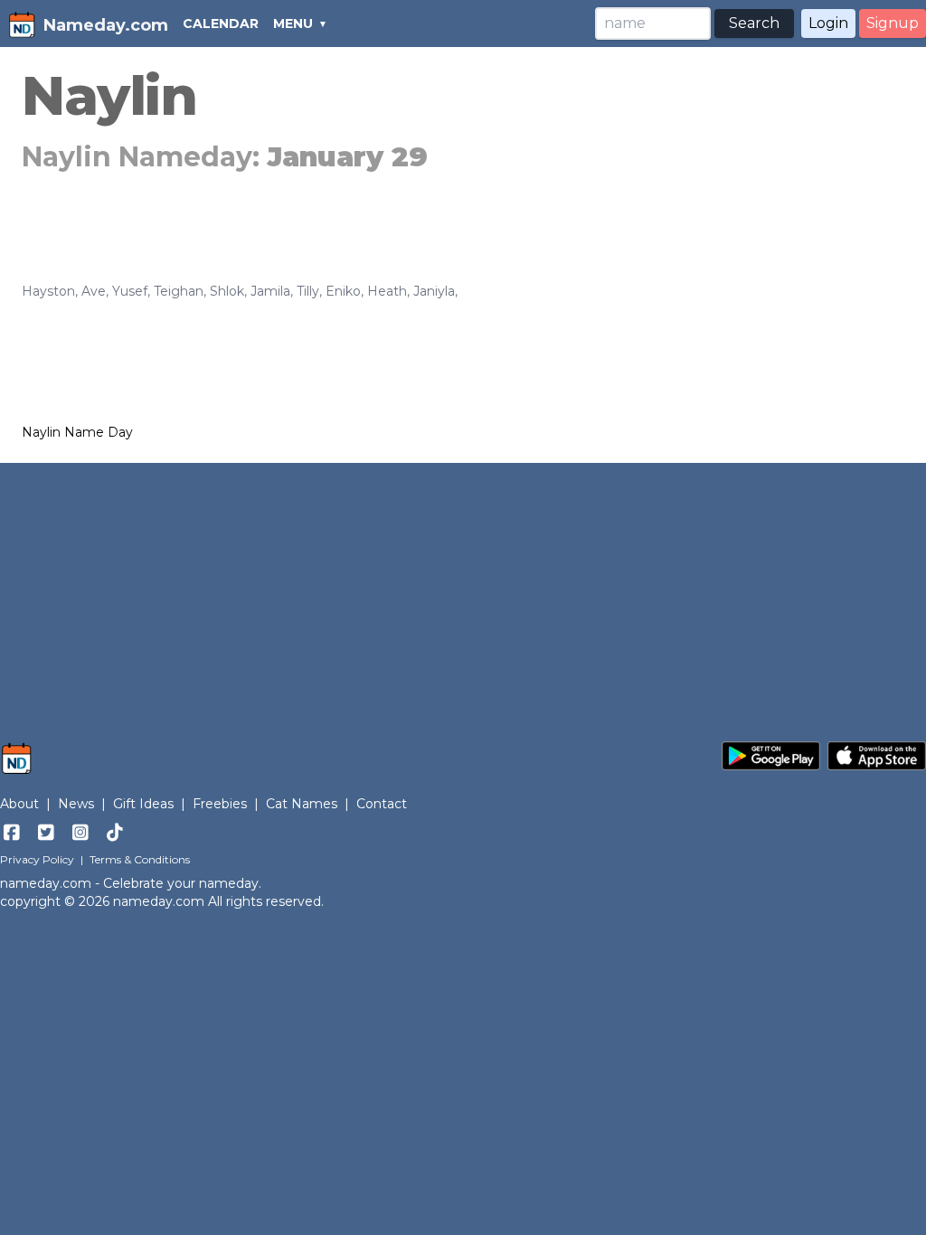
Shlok (227, 291)
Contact (381, 804)
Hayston (48, 291)
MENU (293, 23)
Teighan (178, 291)
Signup (892, 23)
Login (828, 23)
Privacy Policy (37, 859)
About (19, 804)
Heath (387, 291)
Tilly (308, 291)
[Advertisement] (463, 593)
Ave (93, 291)
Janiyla (434, 291)
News (76, 804)
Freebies (220, 804)
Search (754, 23)
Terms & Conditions (140, 859)
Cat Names (301, 804)
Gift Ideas (143, 804)
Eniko (343, 291)
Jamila (270, 291)
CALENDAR (221, 23)
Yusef (129, 291)
